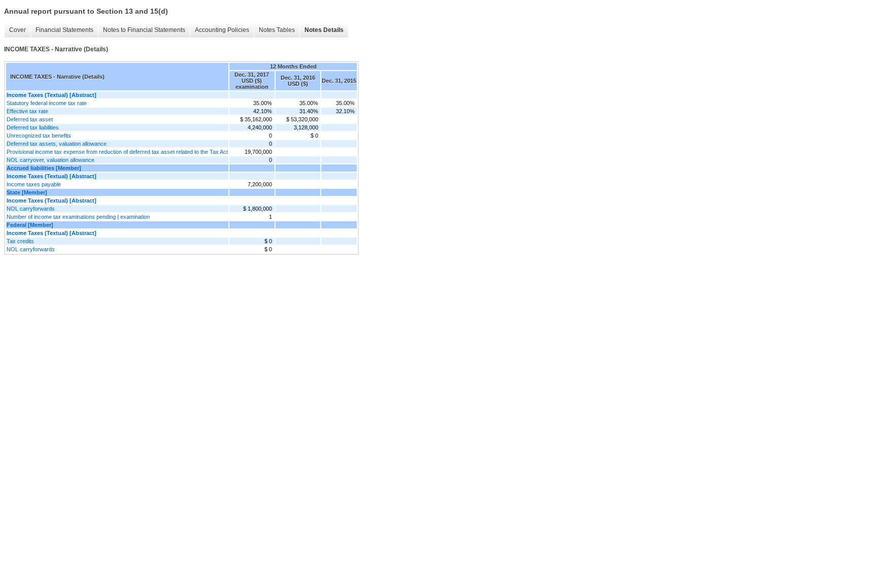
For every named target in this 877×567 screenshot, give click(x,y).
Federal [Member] (30, 225)
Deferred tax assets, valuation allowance (57, 144)
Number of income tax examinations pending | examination (78, 217)
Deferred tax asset (30, 119)
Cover (17, 30)
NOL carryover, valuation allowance (50, 160)
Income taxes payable (34, 184)
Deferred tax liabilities (33, 127)
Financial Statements (64, 30)
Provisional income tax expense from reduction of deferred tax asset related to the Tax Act (117, 152)
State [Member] (27, 192)
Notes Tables (277, 30)
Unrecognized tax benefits (39, 135)
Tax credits (20, 241)
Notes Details (324, 30)
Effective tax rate (27, 111)
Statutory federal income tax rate (47, 103)
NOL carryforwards (31, 209)
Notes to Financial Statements (144, 30)
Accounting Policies (222, 30)
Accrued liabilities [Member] (44, 168)
